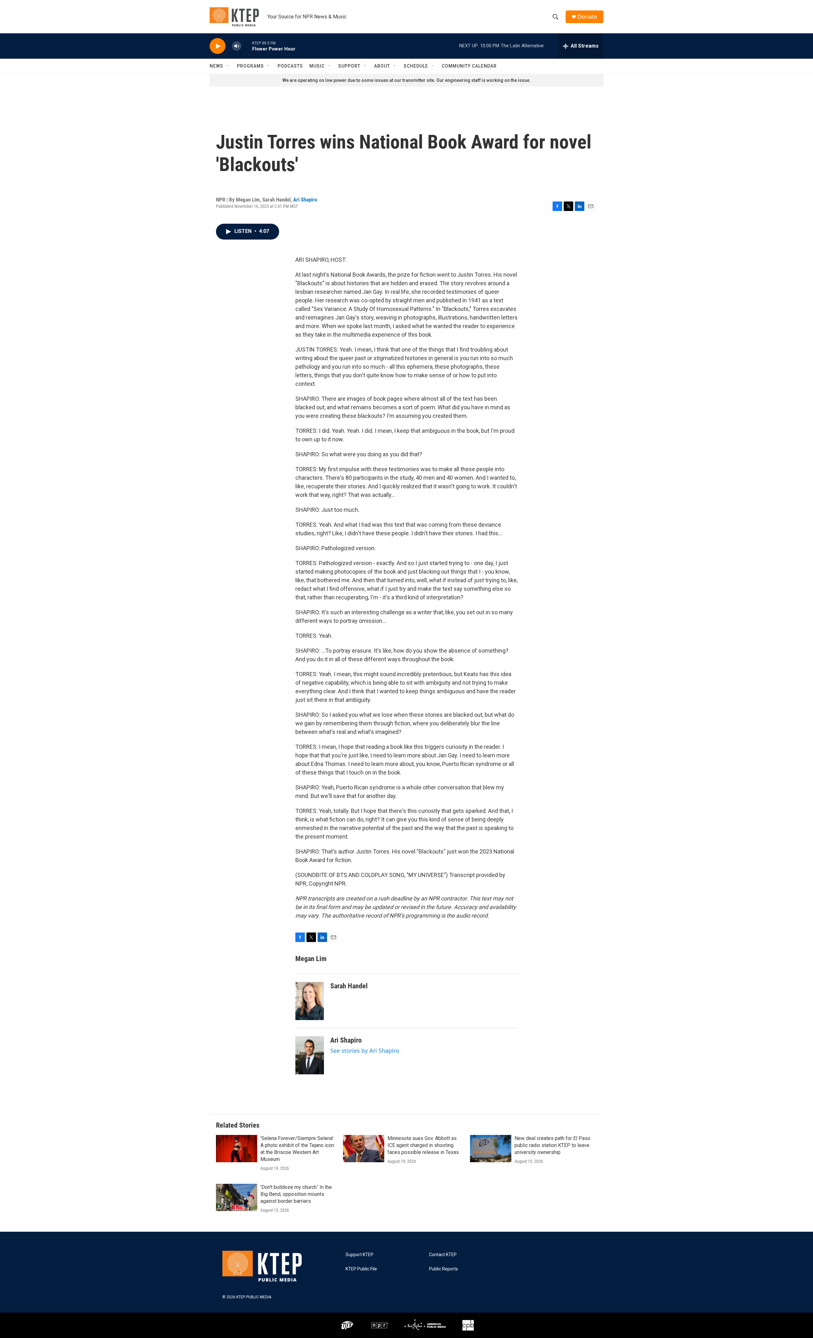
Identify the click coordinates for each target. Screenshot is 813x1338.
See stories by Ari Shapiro (364, 1050)
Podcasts (290, 66)
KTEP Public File (361, 1269)
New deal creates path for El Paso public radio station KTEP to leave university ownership (552, 1145)
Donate (587, 16)
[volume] (236, 46)
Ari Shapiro (305, 199)
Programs (250, 66)
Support (349, 66)
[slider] (247, 46)
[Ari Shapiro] (309, 1055)
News (216, 66)
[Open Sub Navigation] (228, 66)
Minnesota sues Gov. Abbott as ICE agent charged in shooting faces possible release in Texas (423, 1145)
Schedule (416, 66)
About (382, 66)
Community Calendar (469, 66)
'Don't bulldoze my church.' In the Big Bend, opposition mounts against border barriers (296, 1194)
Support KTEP (359, 1254)
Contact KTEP (443, 1254)
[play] (217, 46)
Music (317, 66)
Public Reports (443, 1269)
